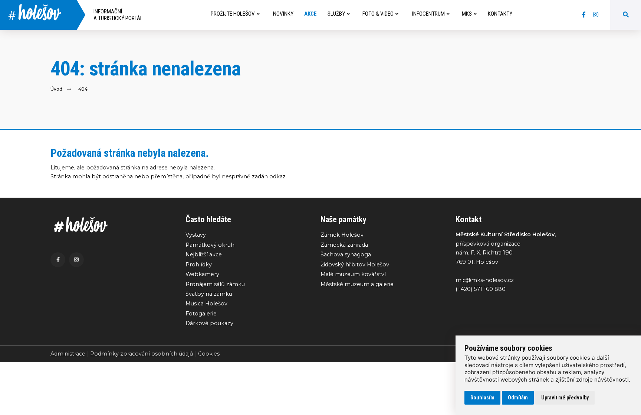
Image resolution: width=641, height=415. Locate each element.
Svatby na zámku (208, 294)
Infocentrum (428, 13)
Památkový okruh (209, 244)
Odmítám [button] (518, 398)
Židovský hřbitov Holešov (354, 264)
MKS (467, 13)
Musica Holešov (206, 303)
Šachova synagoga (345, 254)
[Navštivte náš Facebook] (583, 14)
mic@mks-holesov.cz (485, 280)
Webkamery (202, 274)
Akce (310, 13)
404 (83, 89)
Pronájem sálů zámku (215, 284)
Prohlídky (198, 264)
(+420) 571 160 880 (481, 289)
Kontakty (500, 13)
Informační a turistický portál (118, 15)
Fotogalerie (201, 313)
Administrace (67, 353)
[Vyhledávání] (626, 14)
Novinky (283, 13)
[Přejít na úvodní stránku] (110, 224)
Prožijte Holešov (233, 13)
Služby (336, 13)
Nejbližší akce (203, 254)
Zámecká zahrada (344, 244)
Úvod (56, 89)
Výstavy (195, 234)
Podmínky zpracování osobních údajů (141, 353)
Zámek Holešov (342, 234)
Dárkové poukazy (209, 323)
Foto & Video (378, 13)
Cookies (209, 353)
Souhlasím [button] (482, 398)
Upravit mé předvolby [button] (565, 398)
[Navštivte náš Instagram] (595, 14)
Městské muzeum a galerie (357, 284)
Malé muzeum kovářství (353, 274)
